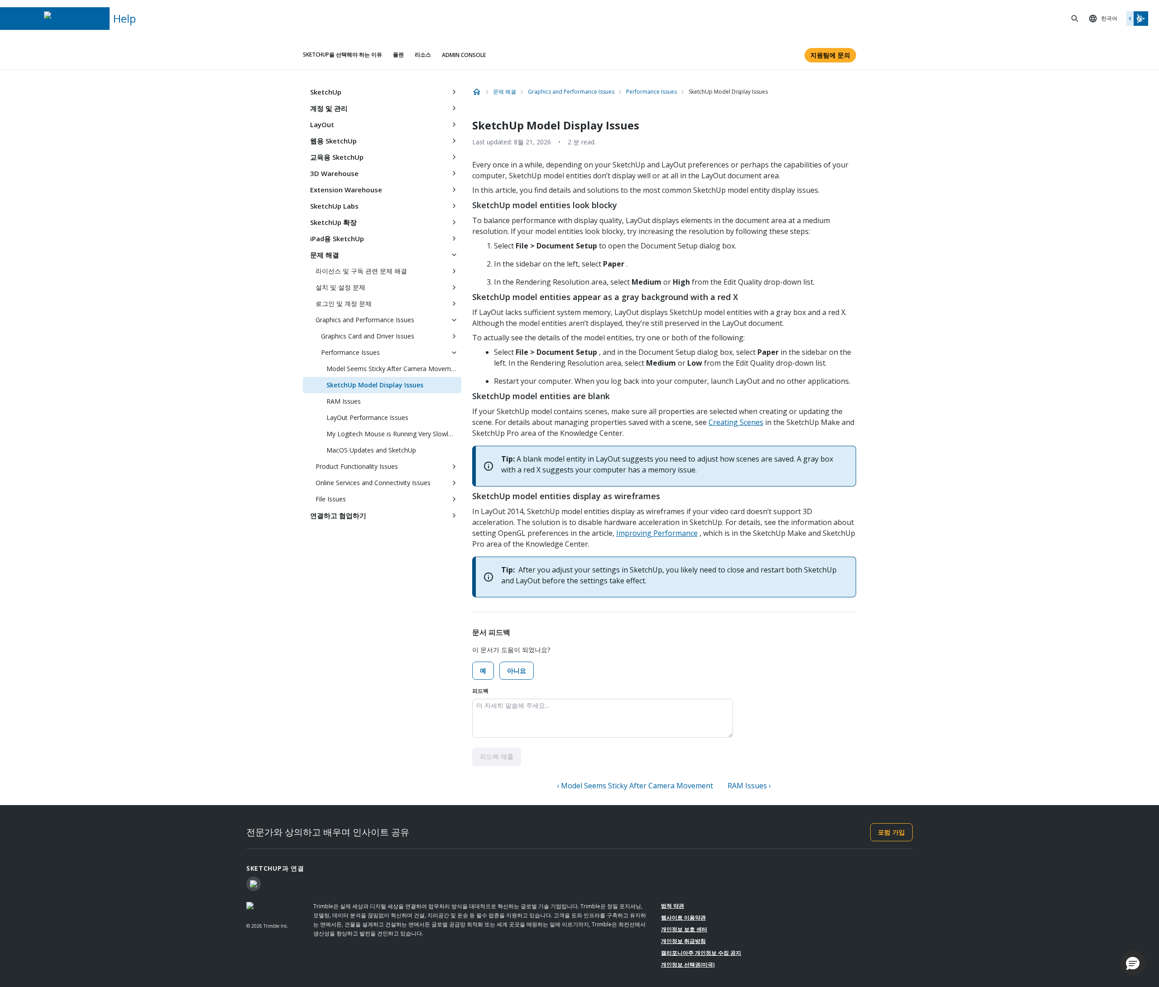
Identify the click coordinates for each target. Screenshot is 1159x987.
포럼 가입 (891, 832)
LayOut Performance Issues (367, 417)
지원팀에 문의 (830, 55)
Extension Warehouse (346, 189)
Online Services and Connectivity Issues (373, 482)
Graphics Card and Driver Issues (367, 336)
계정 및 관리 (329, 108)
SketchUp (325, 91)
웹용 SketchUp (333, 140)
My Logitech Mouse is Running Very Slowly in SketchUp (393, 433)
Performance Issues (350, 352)
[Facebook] (253, 884)
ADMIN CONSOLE (464, 55)
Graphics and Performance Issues (365, 319)
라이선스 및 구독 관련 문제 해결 (361, 271)
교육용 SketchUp (337, 157)
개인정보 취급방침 (683, 941)
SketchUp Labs (334, 205)
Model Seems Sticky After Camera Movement (393, 368)
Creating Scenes (736, 422)
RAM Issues (343, 401)
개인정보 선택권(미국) (688, 964)
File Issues (331, 499)
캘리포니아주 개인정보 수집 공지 (701, 953)
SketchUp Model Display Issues (374, 385)
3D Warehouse (334, 173)
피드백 (480, 691)
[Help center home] (476, 91)
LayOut (322, 124)
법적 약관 (672, 906)
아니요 (516, 670)
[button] (1132, 963)
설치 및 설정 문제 (340, 287)
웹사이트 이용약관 (683, 917)
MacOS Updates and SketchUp (371, 450)
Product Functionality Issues (357, 466)
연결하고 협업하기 (338, 515)
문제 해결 (324, 254)
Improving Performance (657, 533)
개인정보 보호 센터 (684, 929)
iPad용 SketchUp (337, 238)
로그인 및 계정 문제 (344, 303)
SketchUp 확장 (333, 222)
